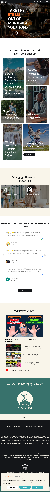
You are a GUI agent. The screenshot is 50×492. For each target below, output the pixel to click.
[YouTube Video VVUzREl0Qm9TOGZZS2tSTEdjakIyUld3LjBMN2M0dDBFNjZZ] (13, 363)
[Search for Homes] (10, 189)
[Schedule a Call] (33, 189)
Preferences (12, 487)
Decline (25, 487)
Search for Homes (10, 195)
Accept (37, 487)
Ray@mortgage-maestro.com (25, 417)
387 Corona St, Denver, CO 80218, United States (25, 428)
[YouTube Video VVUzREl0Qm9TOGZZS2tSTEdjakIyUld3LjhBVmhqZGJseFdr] (13, 347)
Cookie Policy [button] (22, 482)
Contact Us (13, 33)
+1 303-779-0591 (8, 417)
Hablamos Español (41, 417)
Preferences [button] (10, 483)
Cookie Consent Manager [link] (8, 476)
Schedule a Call (33, 195)
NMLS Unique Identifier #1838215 (25, 429)
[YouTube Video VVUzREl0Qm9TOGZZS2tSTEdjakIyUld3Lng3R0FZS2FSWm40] (13, 355)
